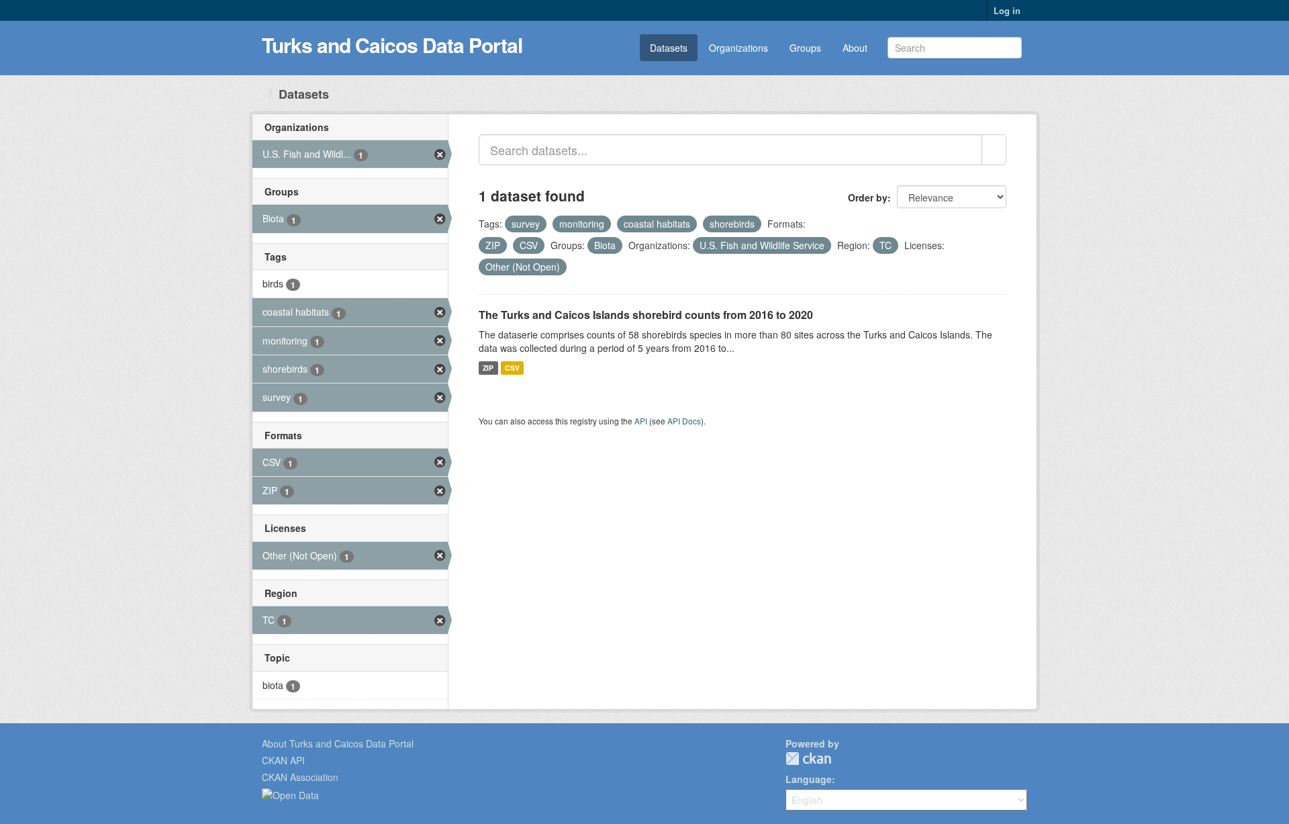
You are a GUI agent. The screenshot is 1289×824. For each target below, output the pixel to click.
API (640, 420)
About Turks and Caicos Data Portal (338, 743)
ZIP (488, 368)
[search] (994, 149)
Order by (868, 197)
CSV (512, 368)
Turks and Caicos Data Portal (392, 44)
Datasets (668, 47)
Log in (1007, 10)
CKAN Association (300, 777)
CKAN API (283, 760)
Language (808, 779)
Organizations (738, 47)
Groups (805, 47)
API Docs (684, 420)
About (855, 47)
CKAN (808, 758)
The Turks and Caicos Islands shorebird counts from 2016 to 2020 (646, 314)
